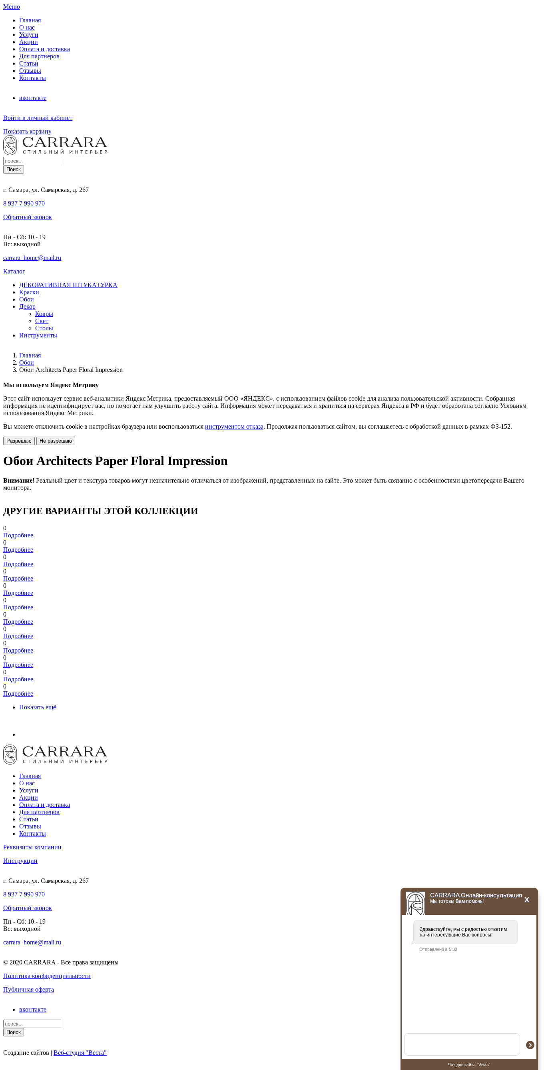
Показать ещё (37, 707)
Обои (26, 362)
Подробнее (18, 535)
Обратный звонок (27, 217)
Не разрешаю (56, 441)
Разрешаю (19, 441)
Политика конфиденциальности (47, 975)
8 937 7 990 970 (24, 203)
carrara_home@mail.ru (32, 257)
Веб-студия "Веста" (80, 1052)
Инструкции (20, 860)
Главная (30, 355)
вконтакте (32, 97)
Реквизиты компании (32, 847)
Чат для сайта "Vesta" (469, 1064)
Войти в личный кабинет (37, 117)
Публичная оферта (28, 989)
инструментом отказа (234, 426)
